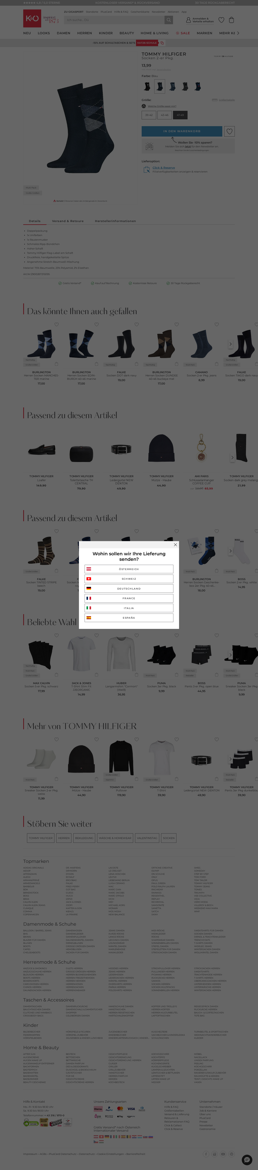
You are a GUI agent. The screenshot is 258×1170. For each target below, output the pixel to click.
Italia (129, 608)
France (129, 598)
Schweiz (129, 578)
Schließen (175, 544)
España (129, 617)
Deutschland (129, 588)
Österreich (129, 569)
